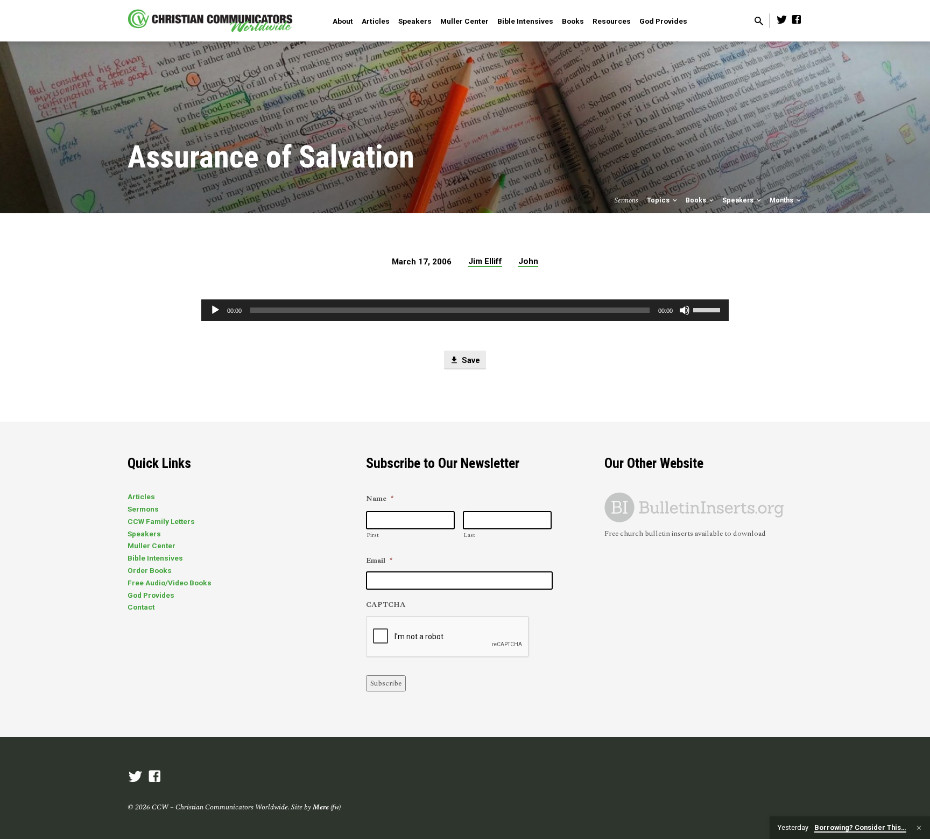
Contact (141, 607)
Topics (659, 200)
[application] (465, 310)
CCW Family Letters (161, 521)
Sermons (143, 509)
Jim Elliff (485, 261)
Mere (321, 807)
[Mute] (684, 310)
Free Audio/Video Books (170, 582)
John (528, 261)
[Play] (215, 310)
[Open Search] (759, 22)
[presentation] (448, 637)
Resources (612, 21)
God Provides (663, 21)
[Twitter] (782, 20)
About (343, 21)
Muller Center (464, 21)
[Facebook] (796, 20)
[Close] (918, 828)
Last (469, 535)
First (373, 535)
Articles (376, 21)
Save (470, 360)
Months (782, 200)
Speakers (415, 21)
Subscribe (385, 683)
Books (573, 21)
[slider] (708, 309)
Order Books (150, 570)
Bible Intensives (525, 21)
